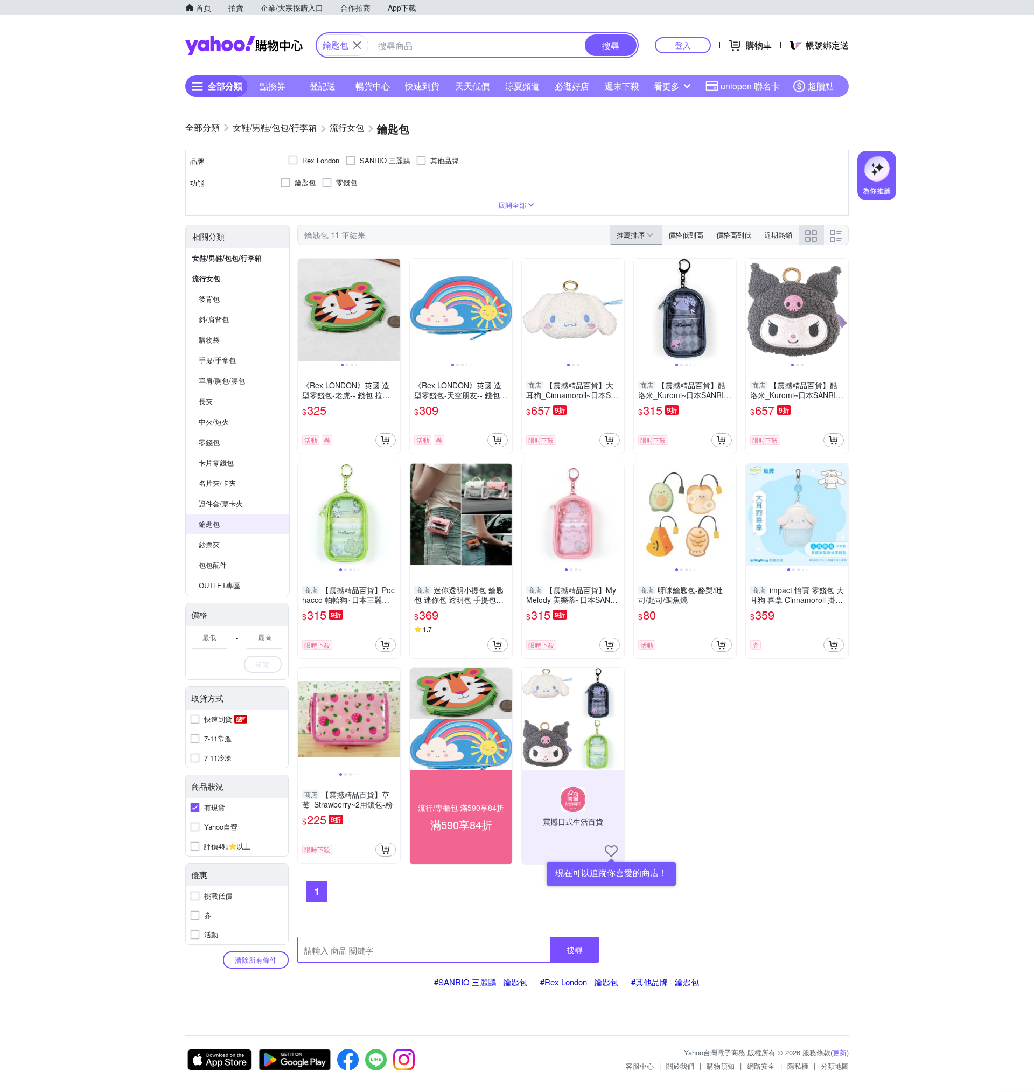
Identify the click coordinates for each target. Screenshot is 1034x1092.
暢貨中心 (372, 86)
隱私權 (797, 1066)
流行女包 (206, 278)
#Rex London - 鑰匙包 (579, 981)
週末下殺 (622, 86)
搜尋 (575, 949)
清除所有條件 (256, 960)
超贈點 (821, 86)
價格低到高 (685, 234)
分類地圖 (835, 1066)
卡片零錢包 (216, 462)
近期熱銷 (778, 234)
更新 (840, 1052)
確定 (263, 664)
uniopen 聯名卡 (750, 86)
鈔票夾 (209, 544)
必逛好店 (572, 86)
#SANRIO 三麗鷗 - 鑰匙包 (480, 981)
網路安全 (761, 1066)
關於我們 (680, 1066)
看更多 (667, 86)
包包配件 (213, 565)
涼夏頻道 (522, 86)
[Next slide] (393, 309)
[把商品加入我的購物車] (385, 440)
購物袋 (209, 340)
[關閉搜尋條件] (357, 45)
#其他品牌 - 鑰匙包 (665, 981)
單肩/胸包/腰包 (222, 380)
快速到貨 (422, 86)
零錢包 (209, 442)
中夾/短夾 (214, 421)
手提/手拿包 (217, 360)
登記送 (323, 86)
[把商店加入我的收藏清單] (611, 851)
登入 (683, 45)
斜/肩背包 (214, 319)
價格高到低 (733, 234)
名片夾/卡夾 (217, 483)
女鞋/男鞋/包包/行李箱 (227, 258)
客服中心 (640, 1066)
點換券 (272, 86)
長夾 (206, 401)
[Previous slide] (305, 309)
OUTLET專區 (219, 585)
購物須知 (721, 1066)
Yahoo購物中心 (244, 45)
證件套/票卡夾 (221, 503)
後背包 (209, 299)
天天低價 (472, 86)
